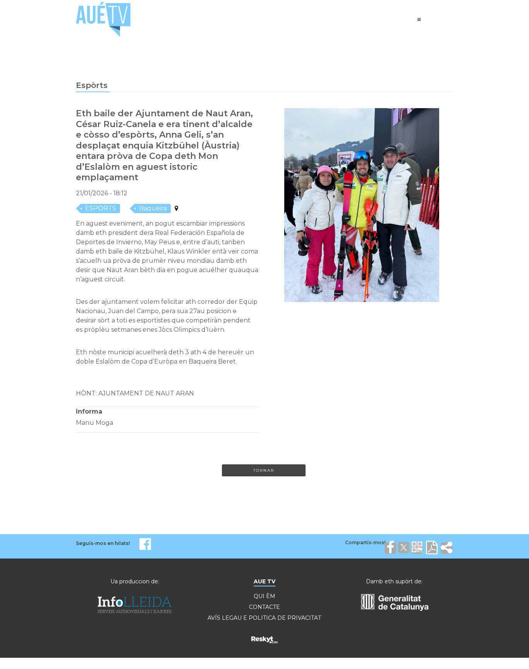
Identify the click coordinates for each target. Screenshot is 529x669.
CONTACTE (264, 606)
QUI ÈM (264, 596)
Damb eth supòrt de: (394, 581)
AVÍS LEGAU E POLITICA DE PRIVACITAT (264, 617)
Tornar (263, 470)
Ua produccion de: (134, 581)
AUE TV (264, 581)
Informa (89, 411)
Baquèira (153, 208)
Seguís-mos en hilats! (103, 543)
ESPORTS (100, 208)
